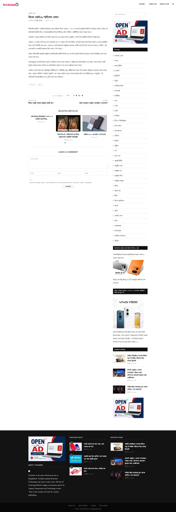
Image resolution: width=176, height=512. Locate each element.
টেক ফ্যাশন (118, 126)
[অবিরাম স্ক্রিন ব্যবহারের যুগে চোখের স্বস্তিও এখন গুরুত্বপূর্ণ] (119, 389)
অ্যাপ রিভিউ (118, 66)
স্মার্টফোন (39, 84)
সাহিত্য (117, 241)
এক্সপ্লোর (142, 4)
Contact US (71, 505)
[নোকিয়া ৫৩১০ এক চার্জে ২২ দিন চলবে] (94, 123)
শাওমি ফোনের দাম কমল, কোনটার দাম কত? (94, 469)
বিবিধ (116, 196)
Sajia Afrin (38, 20)
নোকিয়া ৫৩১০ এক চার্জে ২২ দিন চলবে (95, 134)
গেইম (116, 106)
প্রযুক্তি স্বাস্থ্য (119, 181)
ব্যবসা (116, 206)
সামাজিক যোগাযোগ (120, 236)
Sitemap (93, 505)
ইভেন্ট (116, 81)
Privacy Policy (103, 505)
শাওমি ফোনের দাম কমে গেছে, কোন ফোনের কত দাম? (94, 445)
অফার (116, 61)
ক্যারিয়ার (117, 96)
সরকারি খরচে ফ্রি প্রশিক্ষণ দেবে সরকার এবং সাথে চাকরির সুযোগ (95, 457)
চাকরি (116, 111)
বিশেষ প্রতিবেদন (119, 201)
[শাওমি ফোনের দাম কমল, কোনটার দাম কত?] (76, 471)
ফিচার (116, 186)
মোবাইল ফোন (153, 4)
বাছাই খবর (117, 191)
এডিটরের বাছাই (119, 86)
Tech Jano (86, 509)
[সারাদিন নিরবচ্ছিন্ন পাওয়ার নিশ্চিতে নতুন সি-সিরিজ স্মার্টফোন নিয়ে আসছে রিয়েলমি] (119, 358)
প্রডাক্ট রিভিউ (118, 161)
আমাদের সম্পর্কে (164, 4)
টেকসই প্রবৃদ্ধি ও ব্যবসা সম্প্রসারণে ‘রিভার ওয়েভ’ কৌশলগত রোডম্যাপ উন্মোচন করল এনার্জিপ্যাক (137, 374)
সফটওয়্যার (118, 231)
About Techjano (83, 505)
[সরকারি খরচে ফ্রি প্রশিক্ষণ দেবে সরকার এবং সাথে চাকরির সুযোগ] (76, 459)
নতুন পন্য (117, 156)
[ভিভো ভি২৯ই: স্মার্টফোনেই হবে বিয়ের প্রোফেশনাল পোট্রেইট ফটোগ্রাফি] (68, 123)
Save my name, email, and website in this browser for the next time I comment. (61, 182)
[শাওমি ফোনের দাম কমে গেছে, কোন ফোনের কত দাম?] (76, 447)
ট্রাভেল (117, 141)
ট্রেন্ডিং (116, 146)
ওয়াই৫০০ (134, 342)
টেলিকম (117, 136)
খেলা (116, 101)
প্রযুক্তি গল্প (118, 171)
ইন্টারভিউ (117, 76)
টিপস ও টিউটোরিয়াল (120, 121)
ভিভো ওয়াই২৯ (32, 84)
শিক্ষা (116, 221)
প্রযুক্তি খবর (118, 166)
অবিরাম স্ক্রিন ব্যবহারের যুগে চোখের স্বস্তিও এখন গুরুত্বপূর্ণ (137, 388)
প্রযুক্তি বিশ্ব (119, 176)
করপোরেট (117, 91)
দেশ (116, 151)
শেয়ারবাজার (118, 226)
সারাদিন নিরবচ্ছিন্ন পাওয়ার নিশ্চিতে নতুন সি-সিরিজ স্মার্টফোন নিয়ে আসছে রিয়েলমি (137, 358)
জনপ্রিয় (117, 116)
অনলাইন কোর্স (119, 56)
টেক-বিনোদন (118, 131)
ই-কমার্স (117, 71)
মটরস (116, 211)
